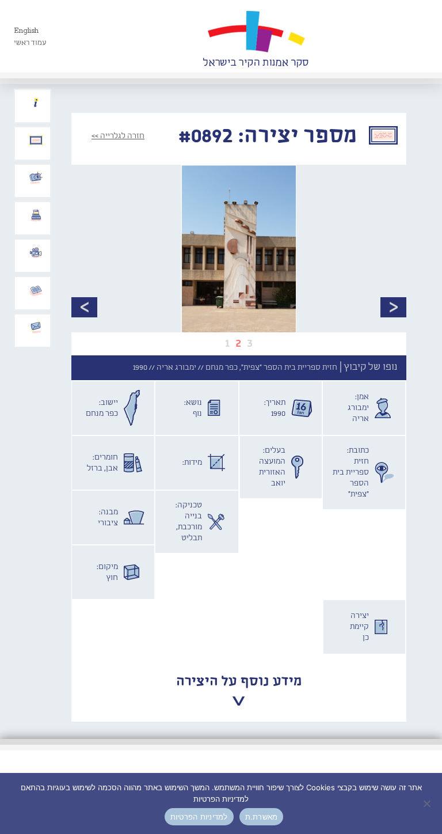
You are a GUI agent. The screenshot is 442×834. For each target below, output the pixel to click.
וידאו (35, 252)
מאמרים (35, 290)
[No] (427, 803)
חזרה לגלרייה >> (118, 136)
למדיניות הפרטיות (199, 816)
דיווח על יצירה (35, 178)
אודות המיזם (35, 103)
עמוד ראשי (30, 43)
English (26, 30)
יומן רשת (35, 215)
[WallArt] (256, 36)
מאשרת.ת (261, 816)
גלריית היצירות (35, 140)
